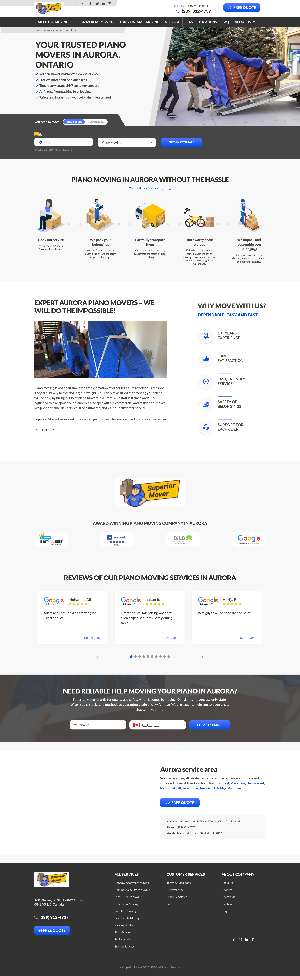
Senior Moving (123, 939)
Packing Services (125, 925)
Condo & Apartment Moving (132, 882)
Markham (237, 783)
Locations (227, 904)
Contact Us (228, 897)
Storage (172, 22)
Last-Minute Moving (127, 918)
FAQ (226, 22)
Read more (43, 430)
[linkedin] (103, 3)
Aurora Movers (52, 29)
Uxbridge (219, 788)
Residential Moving (51, 22)
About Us (227, 882)
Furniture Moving (125, 911)
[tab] (131, 656)
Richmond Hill (170, 788)
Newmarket (255, 783)
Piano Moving (123, 932)
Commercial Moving (96, 22)
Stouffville (190, 788)
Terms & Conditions (179, 882)
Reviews (227, 890)
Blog (224, 911)
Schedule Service (177, 897)
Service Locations (201, 22)
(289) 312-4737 (196, 11)
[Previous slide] (98, 657)
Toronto (205, 788)
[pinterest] (109, 3)
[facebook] (90, 3)
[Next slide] (201, 657)
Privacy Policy (175, 890)
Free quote (244, 7)
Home (38, 29)
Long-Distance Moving (139, 22)
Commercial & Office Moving (132, 890)
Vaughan (234, 788)
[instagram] (97, 3)
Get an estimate (181, 142)
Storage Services (125, 946)
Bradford (222, 783)
